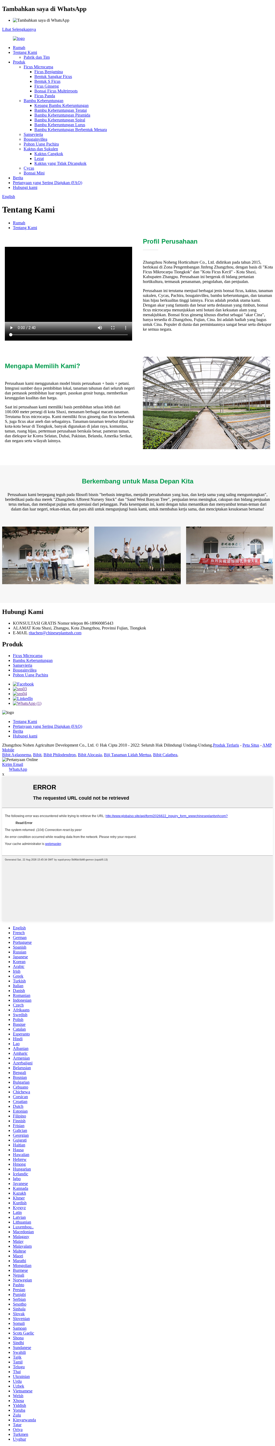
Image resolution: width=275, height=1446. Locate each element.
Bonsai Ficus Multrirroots (56, 91)
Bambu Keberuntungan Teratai (60, 110)
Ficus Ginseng (46, 86)
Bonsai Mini (34, 173)
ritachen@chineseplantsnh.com (55, 633)
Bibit (37, 754)
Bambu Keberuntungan (43, 100)
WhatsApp (18, 769)
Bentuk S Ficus (47, 81)
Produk (19, 62)
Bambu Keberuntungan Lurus (59, 124)
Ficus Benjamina (48, 71)
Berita (18, 178)
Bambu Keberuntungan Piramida (62, 115)
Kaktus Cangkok (48, 153)
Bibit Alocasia (90, 754)
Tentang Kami (25, 52)
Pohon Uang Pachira (41, 144)
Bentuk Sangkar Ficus (53, 76)
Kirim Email (12, 764)
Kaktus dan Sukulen (41, 149)
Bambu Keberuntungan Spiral (59, 120)
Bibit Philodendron (60, 754)
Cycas (29, 168)
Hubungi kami (25, 187)
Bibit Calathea (165, 754)
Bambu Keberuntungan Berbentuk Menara (70, 129)
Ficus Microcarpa (38, 67)
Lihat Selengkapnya (19, 29)
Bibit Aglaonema (16, 754)
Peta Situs (251, 745)
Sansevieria (33, 134)
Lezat (39, 158)
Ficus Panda (44, 96)
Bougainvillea (35, 139)
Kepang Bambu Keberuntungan (61, 105)
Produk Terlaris (226, 745)
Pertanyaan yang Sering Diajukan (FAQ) (47, 182)
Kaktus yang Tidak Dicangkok (60, 163)
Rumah (19, 47)
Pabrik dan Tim (37, 57)
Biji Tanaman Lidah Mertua (127, 754)
